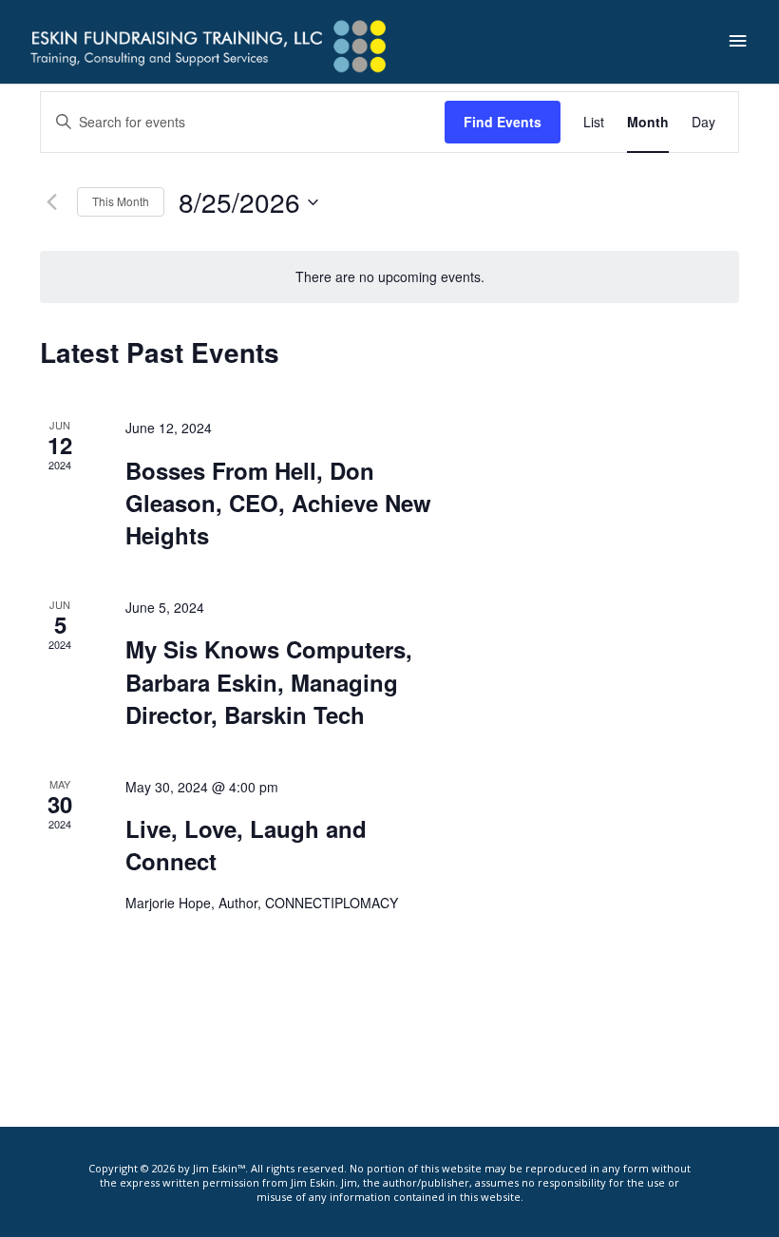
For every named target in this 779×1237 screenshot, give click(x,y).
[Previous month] (51, 202)
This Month (120, 201)
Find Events (503, 121)
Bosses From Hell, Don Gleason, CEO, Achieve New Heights (278, 502)
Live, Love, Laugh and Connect (246, 844)
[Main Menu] (738, 41)
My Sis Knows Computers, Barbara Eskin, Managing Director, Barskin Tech (268, 681)
